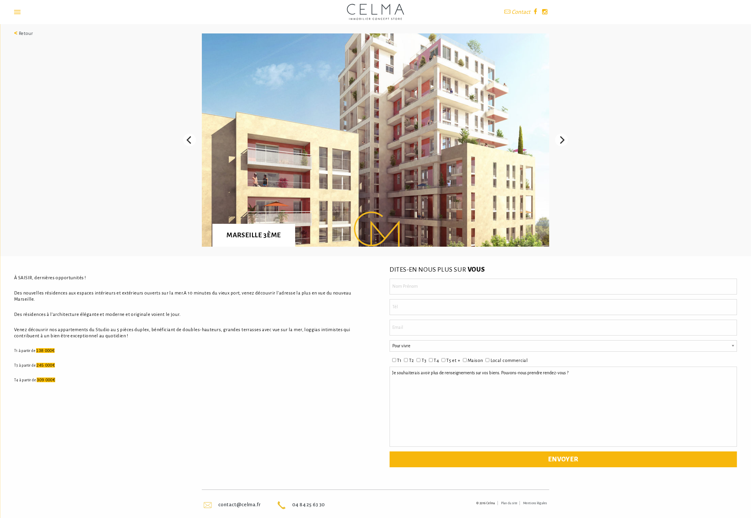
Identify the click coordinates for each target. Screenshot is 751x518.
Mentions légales (535, 503)
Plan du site (509, 503)
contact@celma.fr (239, 504)
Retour (23, 33)
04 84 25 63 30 (308, 504)
